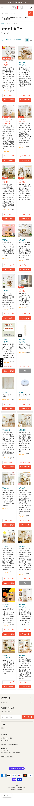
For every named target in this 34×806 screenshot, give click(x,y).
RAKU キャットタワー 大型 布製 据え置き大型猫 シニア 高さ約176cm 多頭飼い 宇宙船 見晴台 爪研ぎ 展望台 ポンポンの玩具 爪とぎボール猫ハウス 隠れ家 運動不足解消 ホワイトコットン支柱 (25, 441)
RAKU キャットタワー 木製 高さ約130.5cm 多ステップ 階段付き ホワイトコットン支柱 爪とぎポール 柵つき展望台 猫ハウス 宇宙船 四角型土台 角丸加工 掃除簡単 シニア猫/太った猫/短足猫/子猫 (25, 76)
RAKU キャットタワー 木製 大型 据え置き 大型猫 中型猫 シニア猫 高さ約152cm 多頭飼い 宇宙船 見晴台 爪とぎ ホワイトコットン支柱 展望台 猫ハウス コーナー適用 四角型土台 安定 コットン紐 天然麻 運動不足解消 (25, 668)
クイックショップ (9, 95)
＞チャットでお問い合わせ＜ (9, 744)
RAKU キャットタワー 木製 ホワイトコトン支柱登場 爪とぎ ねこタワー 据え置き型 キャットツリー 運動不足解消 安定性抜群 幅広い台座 (8, 666)
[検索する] (30, 13)
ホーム (3, 24)
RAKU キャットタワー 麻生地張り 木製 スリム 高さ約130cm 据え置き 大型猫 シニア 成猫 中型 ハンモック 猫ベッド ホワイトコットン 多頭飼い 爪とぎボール (8, 498)
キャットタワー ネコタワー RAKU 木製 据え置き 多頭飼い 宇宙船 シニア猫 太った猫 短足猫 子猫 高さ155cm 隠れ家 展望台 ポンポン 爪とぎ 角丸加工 (8, 299)
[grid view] (27, 40)
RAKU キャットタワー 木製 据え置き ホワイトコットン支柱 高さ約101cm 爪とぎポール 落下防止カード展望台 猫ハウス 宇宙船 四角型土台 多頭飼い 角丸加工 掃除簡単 (25, 191)
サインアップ (28, 717)
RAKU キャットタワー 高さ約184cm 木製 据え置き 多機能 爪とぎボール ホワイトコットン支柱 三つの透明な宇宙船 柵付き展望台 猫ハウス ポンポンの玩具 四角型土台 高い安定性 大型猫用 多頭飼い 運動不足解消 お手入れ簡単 (8, 137)
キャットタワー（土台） (7, 396)
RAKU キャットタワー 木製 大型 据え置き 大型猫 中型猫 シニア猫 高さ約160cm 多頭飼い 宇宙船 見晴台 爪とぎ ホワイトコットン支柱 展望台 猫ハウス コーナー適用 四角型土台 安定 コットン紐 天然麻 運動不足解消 (8, 559)
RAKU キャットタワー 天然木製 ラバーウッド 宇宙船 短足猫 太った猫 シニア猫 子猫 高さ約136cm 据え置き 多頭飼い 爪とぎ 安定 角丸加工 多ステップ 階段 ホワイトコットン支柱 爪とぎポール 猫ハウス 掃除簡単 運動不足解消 (8, 443)
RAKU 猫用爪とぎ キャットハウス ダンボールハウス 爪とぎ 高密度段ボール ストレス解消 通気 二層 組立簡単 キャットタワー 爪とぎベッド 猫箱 (8, 615)
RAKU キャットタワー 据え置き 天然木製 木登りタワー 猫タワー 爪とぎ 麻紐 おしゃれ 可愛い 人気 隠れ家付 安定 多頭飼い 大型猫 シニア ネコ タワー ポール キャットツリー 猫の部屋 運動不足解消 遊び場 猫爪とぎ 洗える (25, 134)
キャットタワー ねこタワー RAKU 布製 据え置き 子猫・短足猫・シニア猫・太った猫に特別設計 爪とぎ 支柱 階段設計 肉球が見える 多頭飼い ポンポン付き (25, 250)
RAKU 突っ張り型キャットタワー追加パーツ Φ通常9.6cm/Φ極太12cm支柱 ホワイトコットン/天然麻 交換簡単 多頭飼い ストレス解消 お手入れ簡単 (8, 351)
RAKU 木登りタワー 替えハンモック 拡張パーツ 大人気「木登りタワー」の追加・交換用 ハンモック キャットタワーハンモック (24, 299)
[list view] (31, 40)
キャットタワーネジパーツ (24, 396)
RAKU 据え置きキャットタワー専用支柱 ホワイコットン (24, 347)
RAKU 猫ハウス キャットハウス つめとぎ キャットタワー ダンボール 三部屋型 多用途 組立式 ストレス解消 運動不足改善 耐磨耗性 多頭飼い (8, 249)
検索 (17, 785)
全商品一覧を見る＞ (7, 757)
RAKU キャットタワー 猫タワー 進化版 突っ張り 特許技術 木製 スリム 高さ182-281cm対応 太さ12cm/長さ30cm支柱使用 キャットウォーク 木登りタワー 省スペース (25, 616)
